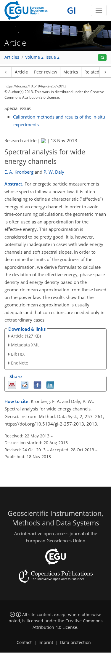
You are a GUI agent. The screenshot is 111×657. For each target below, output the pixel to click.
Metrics (70, 72)
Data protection (75, 642)
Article (21, 72)
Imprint (45, 642)
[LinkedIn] (50, 384)
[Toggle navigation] (99, 10)
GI (71, 10)
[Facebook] (37, 384)
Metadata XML (25, 345)
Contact (24, 642)
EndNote (19, 363)
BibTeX (18, 354)
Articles (11, 57)
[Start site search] (102, 57)
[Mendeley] (12, 384)
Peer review (45, 72)
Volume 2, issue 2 (42, 57)
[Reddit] (25, 384)
